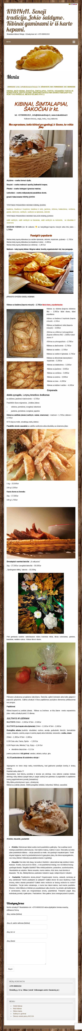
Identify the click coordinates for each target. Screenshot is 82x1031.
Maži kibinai (17, 1008)
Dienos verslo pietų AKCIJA (23, 1016)
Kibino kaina (17, 1011)
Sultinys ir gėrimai (19, 1014)
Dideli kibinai (17, 1006)
